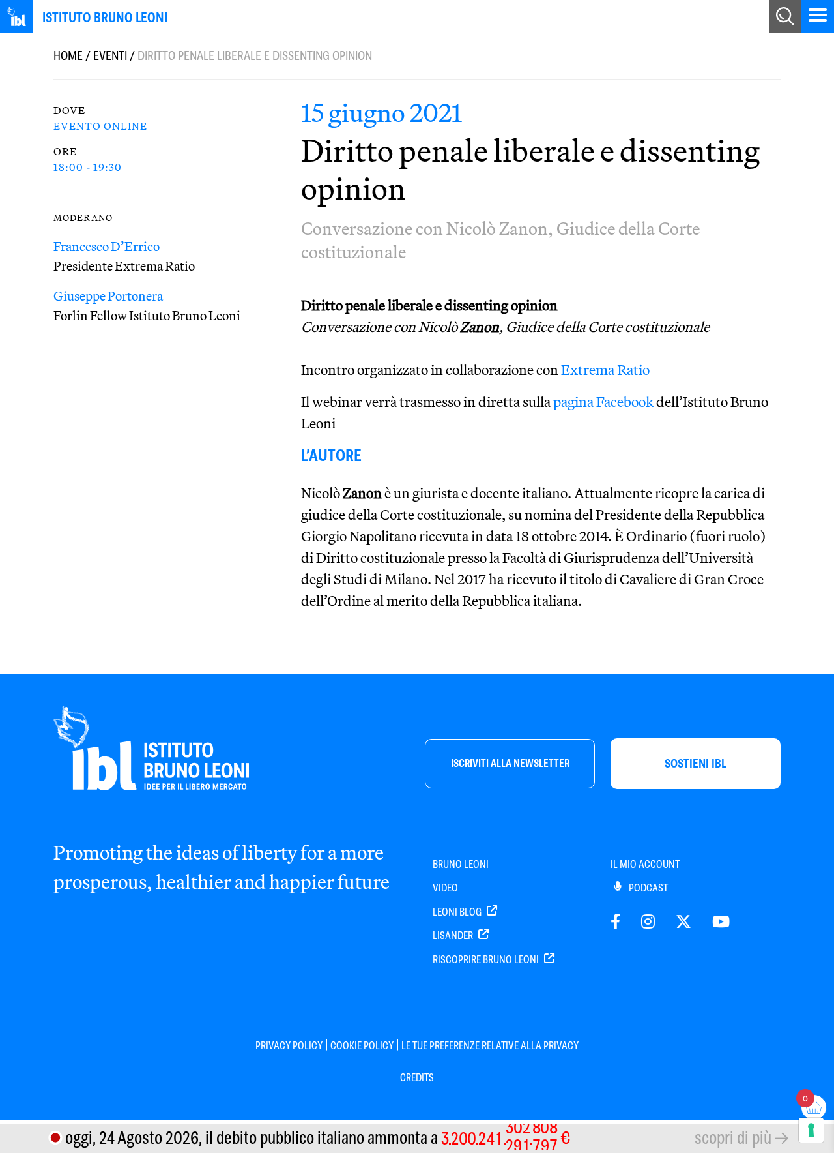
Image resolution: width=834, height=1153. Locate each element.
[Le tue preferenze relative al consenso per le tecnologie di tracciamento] (811, 1130)
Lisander (454, 935)
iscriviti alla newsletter (510, 763)
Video (445, 887)
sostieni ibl (695, 763)
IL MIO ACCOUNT (645, 864)
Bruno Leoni (461, 864)
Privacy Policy (289, 1045)
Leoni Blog (458, 912)
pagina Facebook (603, 402)
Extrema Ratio (605, 370)
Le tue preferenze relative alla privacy (490, 1045)
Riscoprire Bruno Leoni (487, 959)
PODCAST (647, 887)
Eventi (110, 56)
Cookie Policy (362, 1045)
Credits (417, 1077)
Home (68, 56)
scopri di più (733, 1138)
